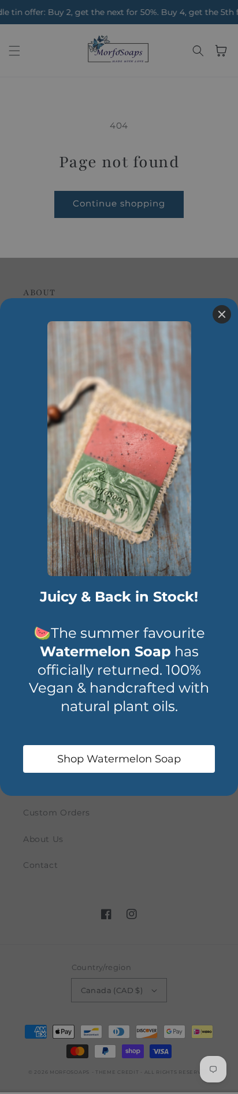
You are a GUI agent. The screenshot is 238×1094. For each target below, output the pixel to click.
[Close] (222, 314)
